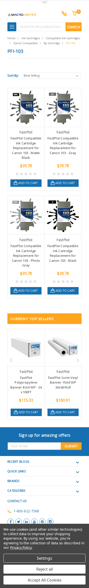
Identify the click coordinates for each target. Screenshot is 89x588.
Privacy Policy (21, 547)
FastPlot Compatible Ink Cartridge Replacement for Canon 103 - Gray (62, 145)
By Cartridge (52, 43)
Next (78, 360)
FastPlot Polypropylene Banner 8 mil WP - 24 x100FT (26, 384)
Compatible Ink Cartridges (63, 38)
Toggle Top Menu (44, 2)
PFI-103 (70, 43)
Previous (11, 360)
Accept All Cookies (45, 580)
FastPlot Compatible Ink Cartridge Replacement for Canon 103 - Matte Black (26, 148)
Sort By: (13, 75)
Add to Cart (28, 183)
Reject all (44, 569)
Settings (44, 558)
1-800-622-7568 (26, 511)
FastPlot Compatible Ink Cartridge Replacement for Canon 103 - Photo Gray (26, 255)
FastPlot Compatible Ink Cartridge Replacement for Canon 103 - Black (62, 253)
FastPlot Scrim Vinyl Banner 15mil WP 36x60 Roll (63, 382)
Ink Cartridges (31, 38)
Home (11, 38)
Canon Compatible (25, 43)
